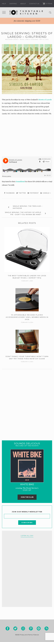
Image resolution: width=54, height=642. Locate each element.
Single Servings (31, 39)
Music (22, 39)
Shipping (13, 4)
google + (47, 193)
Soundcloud (20, 181)
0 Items (49, 4)
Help (4, 4)
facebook (10, 193)
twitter (22, 193)
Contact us (34, 4)
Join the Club (27, 497)
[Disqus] (27, 401)
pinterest (34, 193)
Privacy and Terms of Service (29, 635)
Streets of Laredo (45, 100)
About (23, 4)
